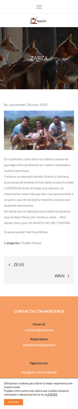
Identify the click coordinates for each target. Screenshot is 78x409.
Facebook (50, 372)
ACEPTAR (13, 402)
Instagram (28, 372)
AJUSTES (51, 394)
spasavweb (17, 104)
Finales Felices (31, 243)
